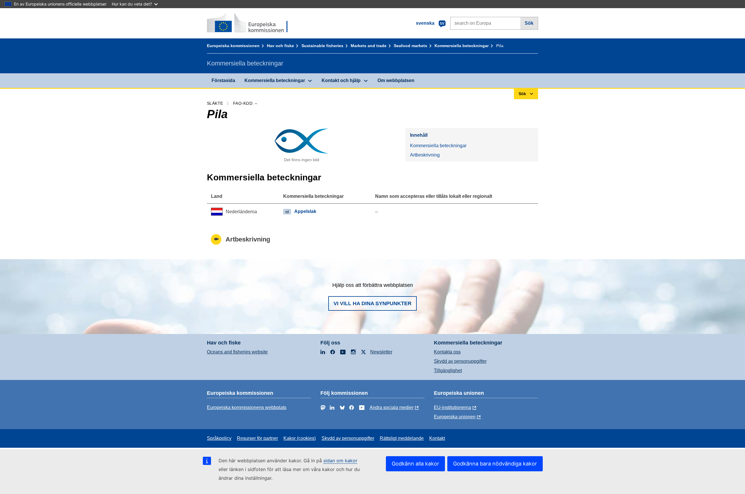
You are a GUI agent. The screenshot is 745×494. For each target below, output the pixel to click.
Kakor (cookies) (299, 438)
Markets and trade (368, 45)
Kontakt (437, 438)
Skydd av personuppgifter (460, 361)
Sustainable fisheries (322, 45)
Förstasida (223, 80)
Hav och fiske (280, 45)
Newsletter (381, 351)
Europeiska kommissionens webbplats (246, 407)
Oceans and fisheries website (237, 351)
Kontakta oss (447, 351)
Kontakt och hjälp (341, 80)
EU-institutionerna (452, 407)
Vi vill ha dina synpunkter (372, 303)
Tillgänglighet (448, 370)
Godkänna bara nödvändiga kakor (495, 464)
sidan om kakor (340, 460)
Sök (529, 23)
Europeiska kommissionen (233, 45)
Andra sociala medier (392, 407)
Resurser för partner (257, 438)
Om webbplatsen (395, 80)
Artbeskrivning (425, 154)
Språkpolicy (219, 438)
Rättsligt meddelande (402, 438)
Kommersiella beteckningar (461, 45)
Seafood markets (410, 45)
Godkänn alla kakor (415, 464)
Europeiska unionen (455, 416)
